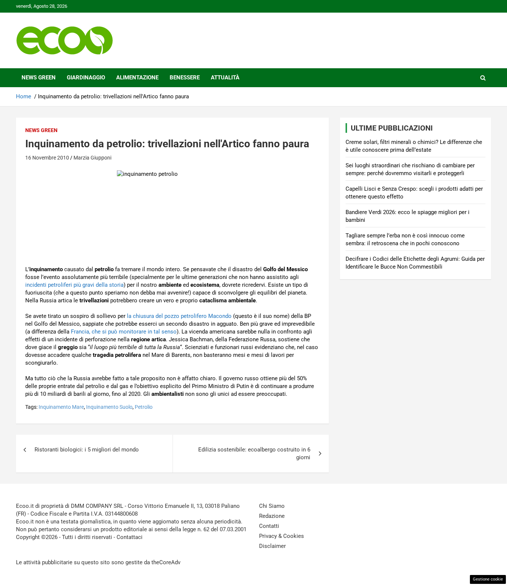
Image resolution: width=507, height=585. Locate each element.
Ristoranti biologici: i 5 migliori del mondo (87, 449)
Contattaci (130, 537)
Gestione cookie (488, 579)
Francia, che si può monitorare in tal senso (124, 331)
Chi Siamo (272, 506)
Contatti (269, 526)
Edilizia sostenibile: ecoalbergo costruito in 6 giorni (254, 453)
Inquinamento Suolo (109, 407)
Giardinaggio (86, 77)
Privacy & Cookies (281, 536)
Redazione (272, 516)
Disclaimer (272, 546)
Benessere (185, 77)
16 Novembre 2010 (47, 158)
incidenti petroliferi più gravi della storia (74, 285)
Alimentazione (137, 77)
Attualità (225, 77)
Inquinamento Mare (61, 407)
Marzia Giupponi (92, 158)
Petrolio (144, 407)
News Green (39, 77)
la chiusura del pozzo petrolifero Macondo (179, 316)
